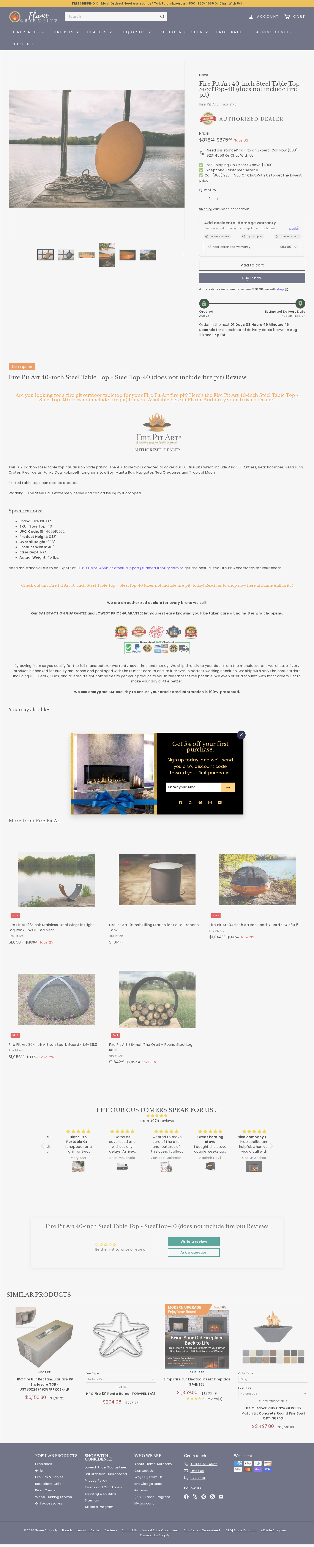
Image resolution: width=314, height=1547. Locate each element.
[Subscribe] (228, 787)
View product (44, 1341)
